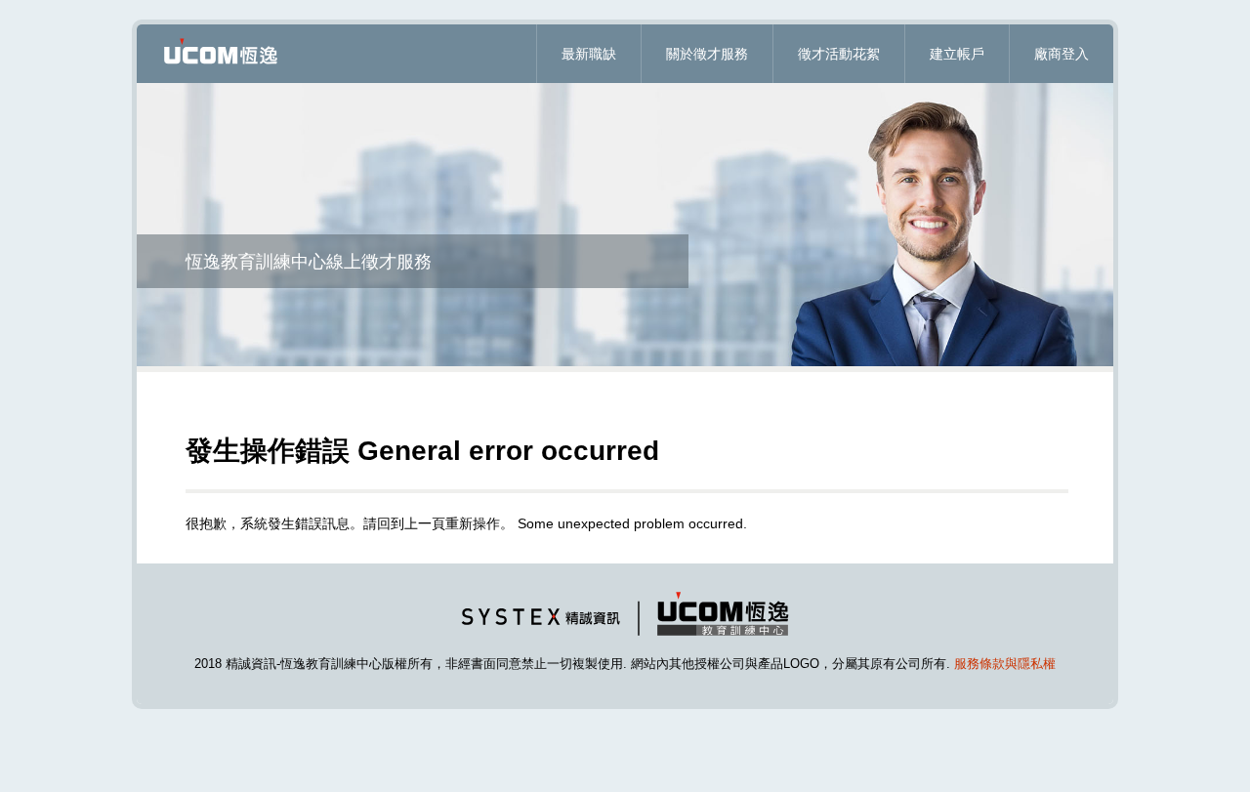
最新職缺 (589, 54)
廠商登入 (1061, 54)
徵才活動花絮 (839, 54)
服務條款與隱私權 (1005, 663)
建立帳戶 (957, 54)
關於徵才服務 (707, 54)
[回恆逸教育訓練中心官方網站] (625, 639)
